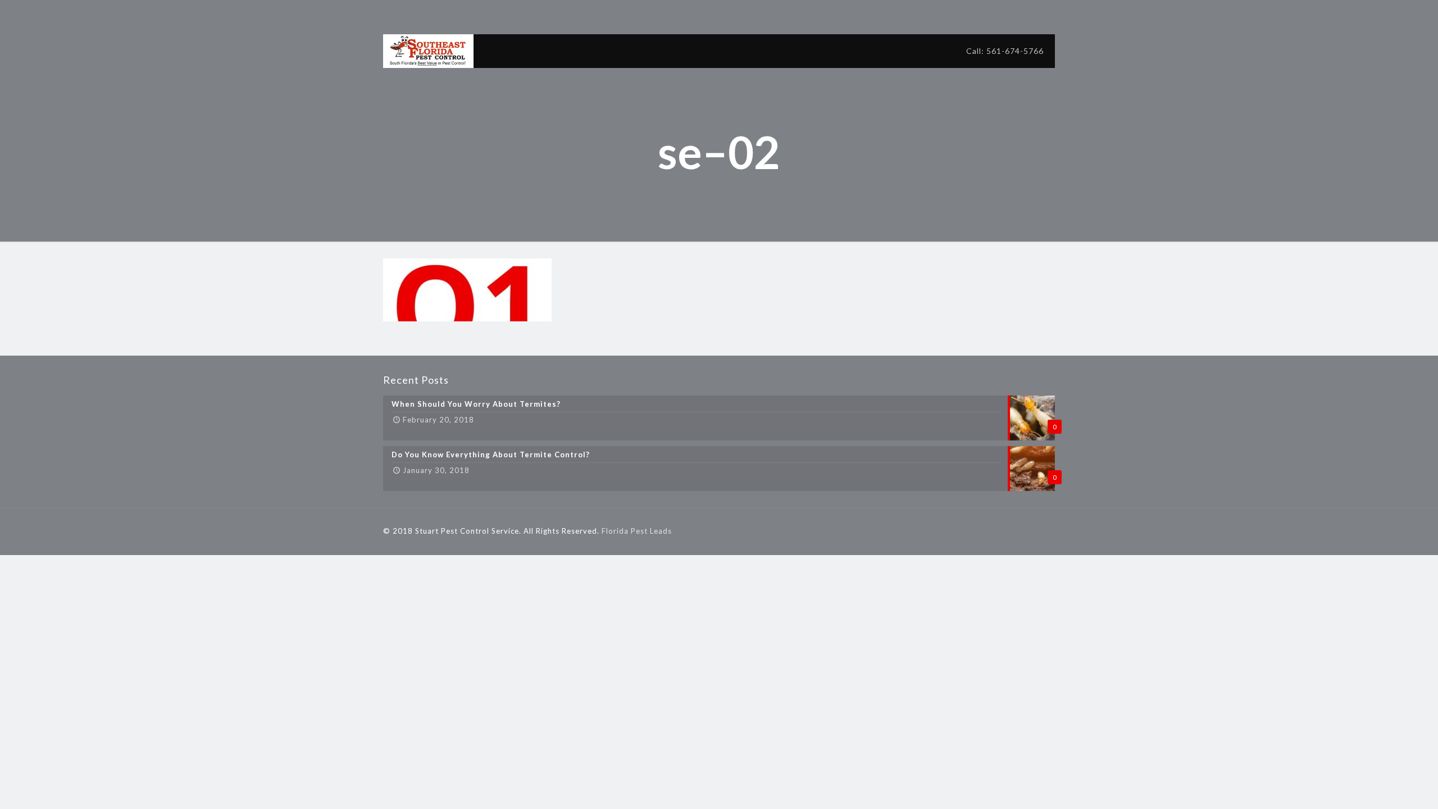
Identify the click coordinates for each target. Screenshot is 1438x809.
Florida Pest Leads (637, 530)
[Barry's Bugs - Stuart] (428, 51)
